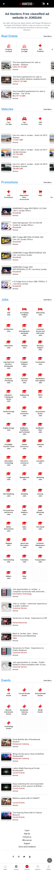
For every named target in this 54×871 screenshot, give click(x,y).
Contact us (27, 837)
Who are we (27, 840)
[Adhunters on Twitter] (24, 856)
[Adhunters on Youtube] (29, 856)
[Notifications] (47, 4)
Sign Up (27, 834)
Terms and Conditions (27, 847)
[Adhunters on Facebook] (13, 856)
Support (27, 843)
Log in (27, 830)
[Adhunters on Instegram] (18, 856)
